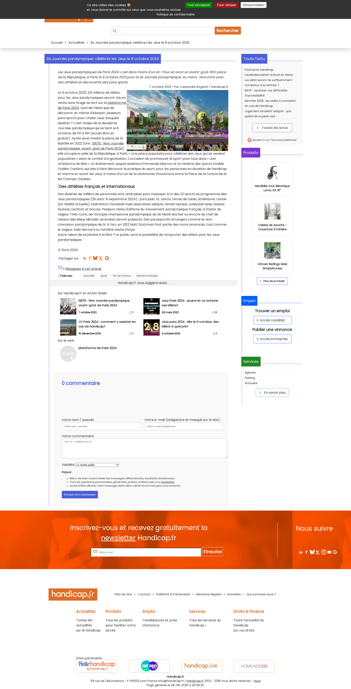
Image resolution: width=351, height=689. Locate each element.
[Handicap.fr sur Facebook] (306, 552)
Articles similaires (147, 275)
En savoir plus (274, 392)
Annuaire (251, 383)
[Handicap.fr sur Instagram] (323, 552)
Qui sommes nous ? (261, 594)
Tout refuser (226, 5)
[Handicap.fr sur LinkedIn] (300, 552)
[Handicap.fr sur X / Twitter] (317, 552)
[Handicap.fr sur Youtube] (329, 552)
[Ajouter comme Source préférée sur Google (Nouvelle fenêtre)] (335, 552)
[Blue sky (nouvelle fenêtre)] (95, 259)
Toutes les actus (274, 127)
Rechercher (228, 30)
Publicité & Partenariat (173, 594)
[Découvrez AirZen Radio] (149, 666)
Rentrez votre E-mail (73, 552)
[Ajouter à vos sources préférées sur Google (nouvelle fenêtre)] (107, 259)
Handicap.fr (195, 681)
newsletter (118, 538)
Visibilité (68, 464)
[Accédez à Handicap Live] (201, 666)
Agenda (250, 373)
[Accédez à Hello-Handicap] (96, 666)
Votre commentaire (78, 436)
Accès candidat (272, 320)
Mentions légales (209, 594)
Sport (104, 275)
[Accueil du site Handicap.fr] (73, 595)
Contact (144, 594)
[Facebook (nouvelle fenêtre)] (90, 259)
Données (234, 594)
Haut (257, 681)
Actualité (88, 275)
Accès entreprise (274, 339)
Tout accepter (198, 5)
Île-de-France (121, 275)
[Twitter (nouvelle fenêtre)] (101, 259)
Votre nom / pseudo (78, 419)
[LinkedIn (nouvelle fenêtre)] (84, 259)
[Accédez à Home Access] (254, 666)
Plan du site (123, 594)
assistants (167, 482)
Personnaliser (253, 5)
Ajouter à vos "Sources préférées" (274, 140)
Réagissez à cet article (83, 268)
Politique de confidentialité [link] (176, 14)
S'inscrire (212, 552)
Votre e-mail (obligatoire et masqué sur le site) (182, 419)
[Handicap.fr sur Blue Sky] (312, 552)
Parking (250, 378)
